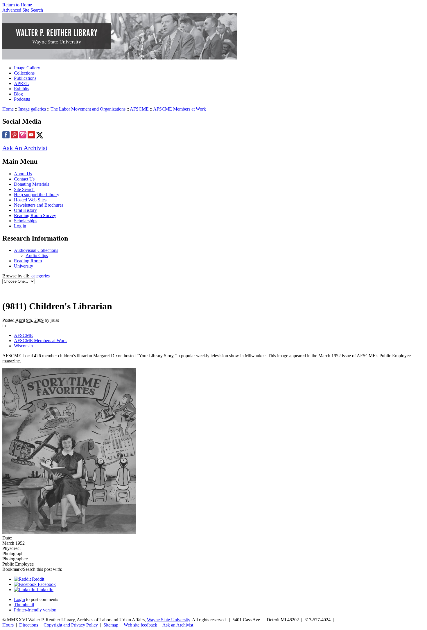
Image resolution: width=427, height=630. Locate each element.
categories (40, 275)
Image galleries (32, 108)
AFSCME (139, 108)
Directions (28, 624)
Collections (24, 73)
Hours (8, 624)
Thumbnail (24, 604)
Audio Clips (37, 255)
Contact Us (24, 178)
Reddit (37, 579)
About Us (23, 173)
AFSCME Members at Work (179, 108)
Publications (25, 78)
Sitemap (110, 624)
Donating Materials (31, 184)
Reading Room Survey (35, 215)
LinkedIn (44, 589)
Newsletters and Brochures (38, 205)
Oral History (25, 210)
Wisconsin (23, 345)
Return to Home (17, 4)
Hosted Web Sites (30, 199)
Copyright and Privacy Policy (71, 624)
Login (19, 599)
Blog (18, 93)
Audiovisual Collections (36, 250)
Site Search (24, 189)
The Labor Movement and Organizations (88, 108)
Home (8, 108)
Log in (20, 225)
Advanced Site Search (22, 10)
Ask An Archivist (24, 147)
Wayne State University (168, 619)
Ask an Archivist (177, 624)
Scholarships (25, 220)
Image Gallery (27, 67)
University (23, 265)
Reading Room (28, 260)
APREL (21, 83)
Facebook (46, 584)
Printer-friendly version (35, 609)
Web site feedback (140, 624)
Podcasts (22, 99)
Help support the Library (36, 194)
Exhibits (21, 88)
